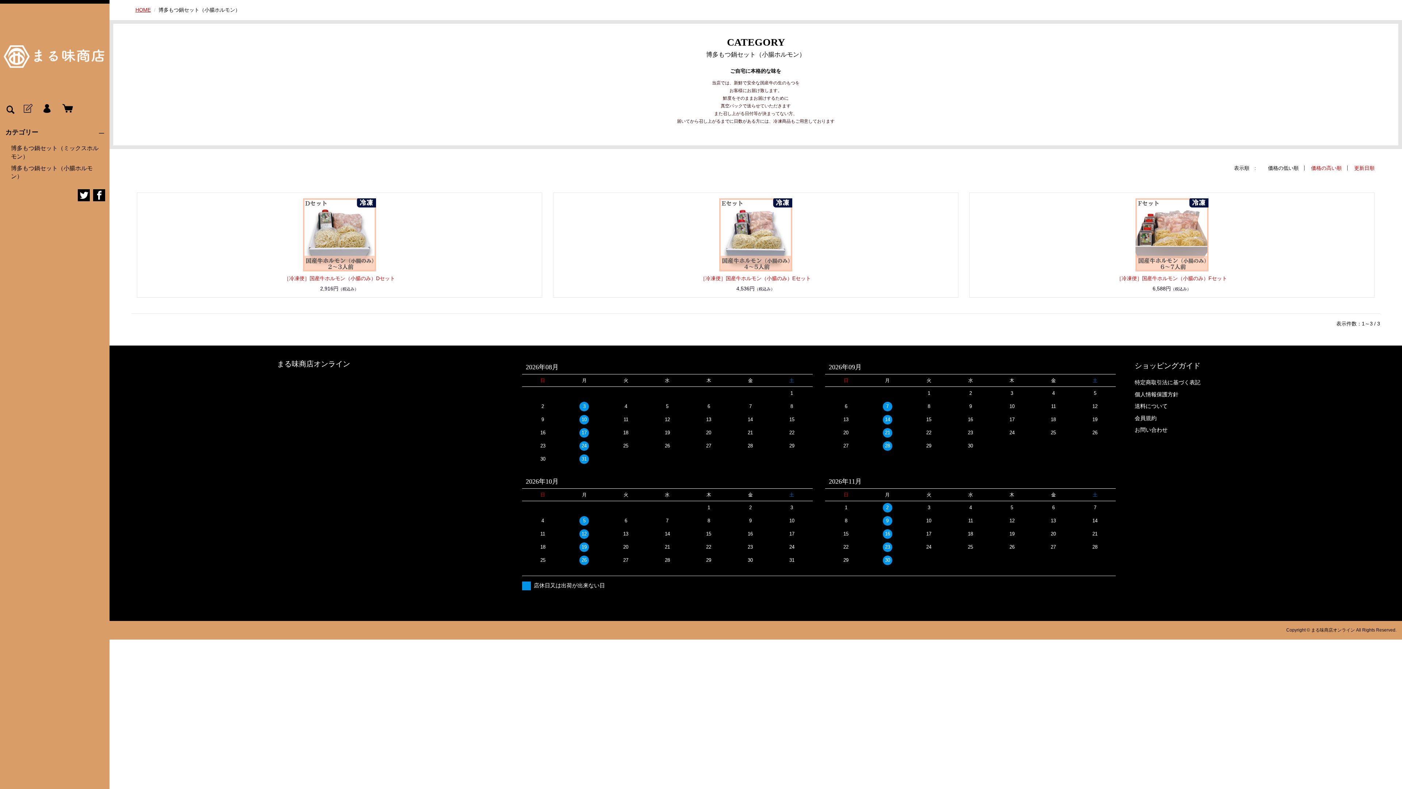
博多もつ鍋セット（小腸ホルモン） (52, 172)
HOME (143, 10)
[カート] (66, 109)
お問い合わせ (1151, 430)
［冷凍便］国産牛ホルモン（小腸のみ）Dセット (339, 278)
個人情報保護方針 (1157, 394)
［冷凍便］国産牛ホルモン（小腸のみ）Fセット (1171, 278)
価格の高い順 (1326, 168)
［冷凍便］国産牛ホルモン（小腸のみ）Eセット (755, 278)
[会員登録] (27, 109)
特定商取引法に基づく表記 (1167, 382)
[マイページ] (47, 109)
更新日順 (1364, 168)
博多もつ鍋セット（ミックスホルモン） (55, 152)
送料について (1151, 406)
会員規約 (1146, 418)
